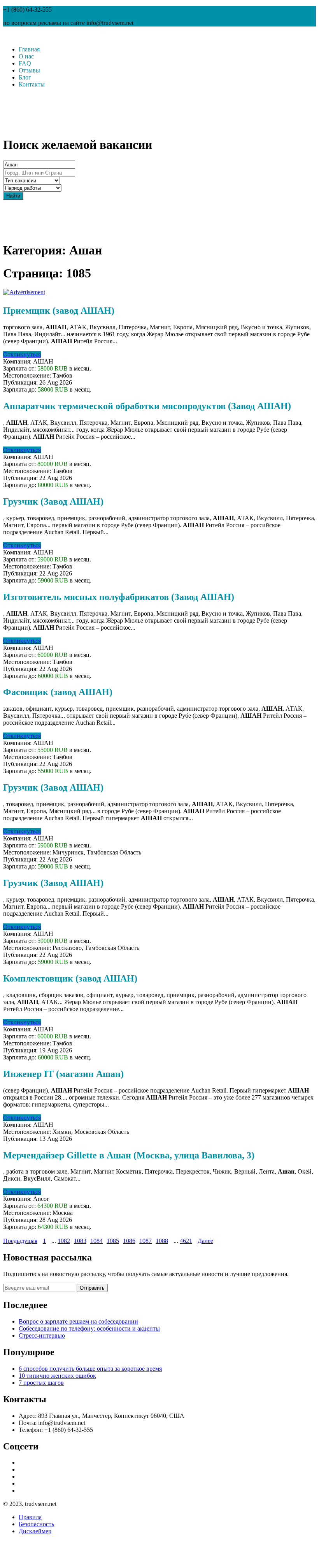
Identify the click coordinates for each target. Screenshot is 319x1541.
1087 (145, 1240)
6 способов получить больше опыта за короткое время (90, 1368)
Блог (25, 77)
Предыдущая (20, 1240)
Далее (205, 1240)
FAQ (25, 63)
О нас (26, 56)
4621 (186, 1240)
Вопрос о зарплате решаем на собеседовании (78, 1321)
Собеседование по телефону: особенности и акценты (89, 1328)
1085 (113, 1240)
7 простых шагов (41, 1382)
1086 (129, 1240)
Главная (29, 49)
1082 (64, 1240)
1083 (80, 1240)
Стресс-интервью (42, 1335)
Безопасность (36, 1524)
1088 (162, 1240)
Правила (30, 1517)
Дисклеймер (35, 1531)
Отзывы (29, 70)
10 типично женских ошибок (57, 1375)
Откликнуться (22, 354)
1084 (96, 1240)
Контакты (32, 84)
